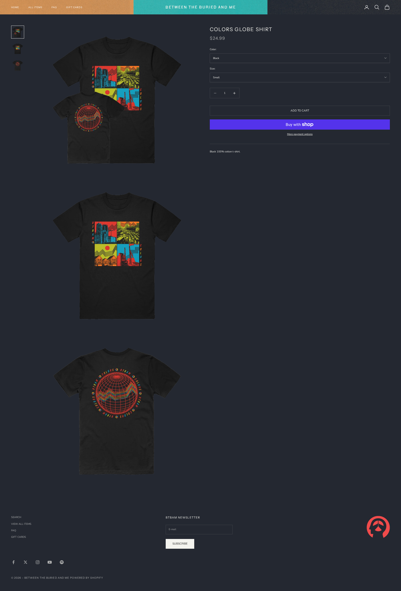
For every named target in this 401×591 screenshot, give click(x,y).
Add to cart (300, 110)
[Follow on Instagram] (37, 562)
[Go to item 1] (17, 32)
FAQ (54, 7)
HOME (15, 7)
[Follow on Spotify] (61, 562)
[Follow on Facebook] (13, 562)
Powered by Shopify (86, 577)
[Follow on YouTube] (49, 562)
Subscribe (180, 543)
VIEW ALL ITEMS (21, 524)
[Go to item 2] (17, 48)
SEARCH (16, 517)
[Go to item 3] (17, 65)
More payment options (300, 134)
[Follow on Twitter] (25, 562)
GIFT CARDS (74, 7)
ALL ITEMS (35, 7)
